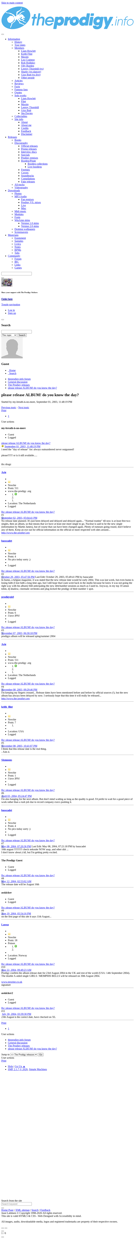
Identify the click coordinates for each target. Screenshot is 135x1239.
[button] (10, 304)
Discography (21, 143)
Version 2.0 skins (30, 226)
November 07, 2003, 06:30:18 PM (19, 633)
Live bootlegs (35, 166)
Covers (24, 172)
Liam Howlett (28, 51)
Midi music (20, 211)
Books (17, 140)
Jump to (5, 1054)
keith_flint (7, 706)
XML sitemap (22, 1210)
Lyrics (17, 244)
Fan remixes (27, 199)
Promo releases (29, 149)
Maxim (24, 56)
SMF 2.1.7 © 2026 (18, 1069)
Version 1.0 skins (30, 223)
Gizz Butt (26, 110)
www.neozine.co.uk (11, 981)
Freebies (25, 169)
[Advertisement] (67, 1113)
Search (35, 1210)
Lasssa (5, 924)
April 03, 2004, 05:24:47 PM (16, 796)
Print (3, 410)
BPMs (17, 249)
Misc (23, 208)
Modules (19, 214)
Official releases (29, 146)
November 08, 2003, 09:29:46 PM (19, 689)
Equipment (20, 238)
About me (26, 125)
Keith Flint (26, 53)
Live (23, 205)
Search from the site (11, 1200)
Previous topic (8, 407)
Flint (23, 101)
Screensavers (21, 232)
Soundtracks (27, 175)
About (24, 122)
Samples (18, 241)
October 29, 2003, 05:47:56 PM (18, 577)
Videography (21, 187)
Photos (18, 193)
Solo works (20, 95)
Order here (7, 298)
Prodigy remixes (29, 157)
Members (19, 48)
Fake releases (28, 181)
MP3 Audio (20, 196)
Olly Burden (27, 65)
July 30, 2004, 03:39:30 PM (16, 1014)
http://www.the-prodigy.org (15, 532)
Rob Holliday (28, 62)
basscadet (6, 540)
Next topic (23, 407)
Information (14, 39)
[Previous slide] (2, 1228)
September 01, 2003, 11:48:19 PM (22, 446)
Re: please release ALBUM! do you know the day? (28, 512)
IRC (16, 261)
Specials (25, 154)
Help (10, 1066)
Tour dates (19, 45)
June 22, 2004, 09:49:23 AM (16, 970)
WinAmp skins (22, 220)
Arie (3, 472)
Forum (17, 258)
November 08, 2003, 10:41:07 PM (19, 745)
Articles (18, 80)
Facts (17, 86)
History (18, 42)
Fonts (17, 217)
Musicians (13, 235)
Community (14, 255)
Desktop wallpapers (24, 229)
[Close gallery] (2, 1231)
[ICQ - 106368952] (15, 494)
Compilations (28, 178)
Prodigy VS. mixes (31, 202)
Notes (17, 247)
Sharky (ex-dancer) (31, 71)
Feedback (26, 131)
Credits (24, 128)
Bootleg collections (38, 163)
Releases (12, 137)
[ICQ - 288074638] (15, 946)
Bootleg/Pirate (28, 160)
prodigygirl (7, 596)
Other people (28, 77)
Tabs (16, 252)
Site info (18, 119)
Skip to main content (12, 2)
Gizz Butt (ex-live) (30, 74)
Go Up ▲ (20, 1066)
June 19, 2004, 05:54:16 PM (16, 913)
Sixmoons (6, 760)
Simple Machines (38, 1069)
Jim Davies (27, 113)
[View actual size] (2, 1237)
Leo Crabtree (28, 59)
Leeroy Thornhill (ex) (32, 68)
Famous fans (21, 89)
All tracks (19, 184)
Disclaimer (26, 134)
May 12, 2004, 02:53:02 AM (16, 881)
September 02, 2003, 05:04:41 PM (19, 517)
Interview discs (29, 151)
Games (18, 267)
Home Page (7, 1210)
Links (17, 264)
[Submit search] (2, 1207)
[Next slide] (6, 1228)
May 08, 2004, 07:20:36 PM (16, 846)
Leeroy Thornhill (30, 107)
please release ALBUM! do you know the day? (25, 443)
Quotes (18, 92)
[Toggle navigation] (2, 34)
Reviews (19, 83)
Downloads (14, 190)
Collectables (20, 116)
